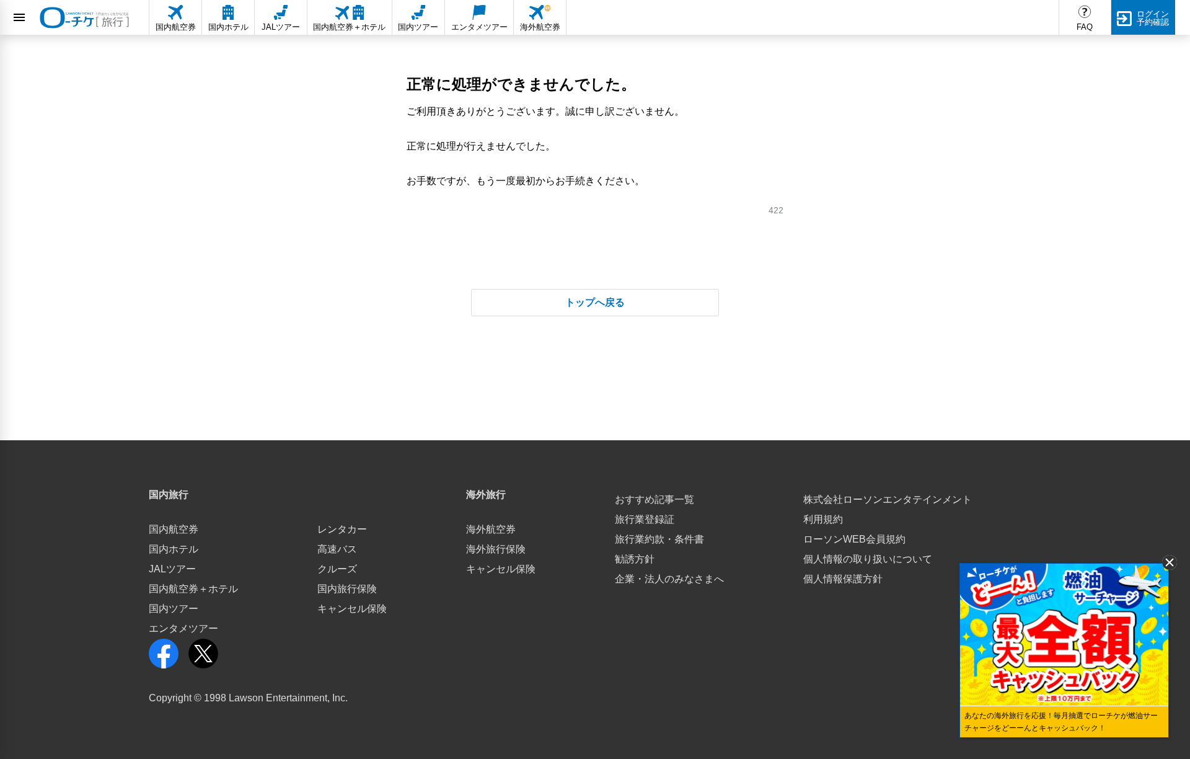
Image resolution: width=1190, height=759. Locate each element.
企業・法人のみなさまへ (669, 579)
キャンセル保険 (352, 608)
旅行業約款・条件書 (659, 539)
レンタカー (342, 529)
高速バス (337, 549)
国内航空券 (173, 529)
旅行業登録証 (644, 519)
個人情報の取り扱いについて (867, 559)
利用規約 (823, 519)
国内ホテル (173, 549)
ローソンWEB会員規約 (854, 539)
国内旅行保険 (347, 589)
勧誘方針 (634, 559)
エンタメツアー (183, 628)
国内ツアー (173, 608)
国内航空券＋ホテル (193, 589)
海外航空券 (491, 529)
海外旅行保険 (496, 549)
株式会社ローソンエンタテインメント (887, 499)
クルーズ (337, 569)
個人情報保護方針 (843, 579)
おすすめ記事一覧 (654, 499)
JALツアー (172, 569)
